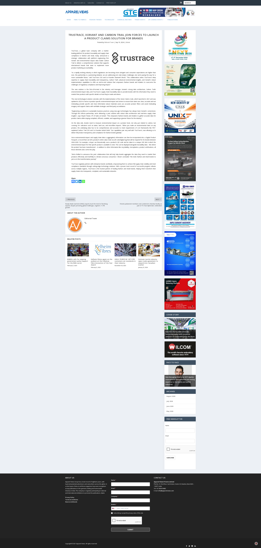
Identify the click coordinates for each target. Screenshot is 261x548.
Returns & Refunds (71, 502)
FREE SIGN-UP (111, 3)
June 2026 (169, 406)
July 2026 (169, 401)
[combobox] (113, 508)
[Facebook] (73, 181)
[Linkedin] (80, 181)
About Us (68, 3)
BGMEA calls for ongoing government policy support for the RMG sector (77, 261)
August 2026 (170, 396)
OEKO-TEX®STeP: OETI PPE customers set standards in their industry (125, 261)
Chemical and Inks (124, 20)
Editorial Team (109, 42)
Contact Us (100, 3)
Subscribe (91, 3)
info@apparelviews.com (166, 491)
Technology (109, 20)
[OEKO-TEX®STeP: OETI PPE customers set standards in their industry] (125, 249)
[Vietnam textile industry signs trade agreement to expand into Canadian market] (149, 249)
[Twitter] (76, 181)
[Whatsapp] (83, 181)
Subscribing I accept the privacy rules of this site (128, 513)
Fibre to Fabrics (80, 20)
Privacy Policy (69, 497)
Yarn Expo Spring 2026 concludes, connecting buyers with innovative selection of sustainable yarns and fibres (180, 334)
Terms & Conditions (71, 500)
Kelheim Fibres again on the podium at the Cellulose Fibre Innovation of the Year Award (101, 262)
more (103, 493)
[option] (180, 328)
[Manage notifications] (256, 543)
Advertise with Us (79, 3)
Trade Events (140, 20)
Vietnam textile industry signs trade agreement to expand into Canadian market (148, 262)
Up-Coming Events (155, 20)
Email (167, 436)
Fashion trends (95, 20)
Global (128, 42)
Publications (173, 20)
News (69, 20)
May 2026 (169, 411)
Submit (130, 530)
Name (167, 425)
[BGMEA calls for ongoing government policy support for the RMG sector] (78, 249)
